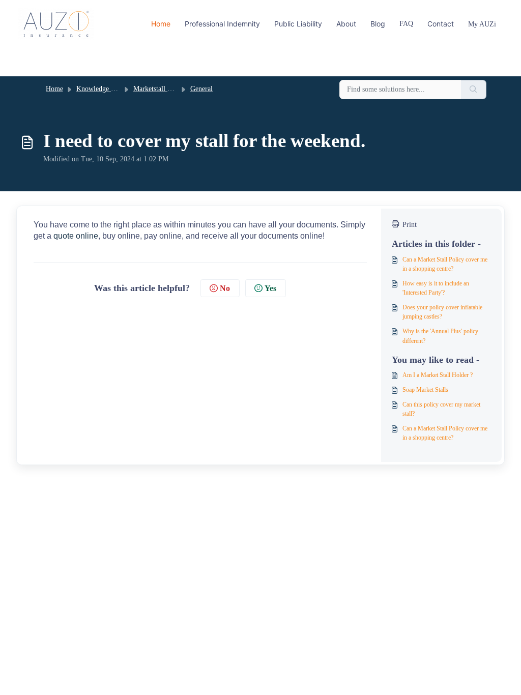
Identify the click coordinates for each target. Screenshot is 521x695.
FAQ (406, 23)
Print (409, 224)
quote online (75, 235)
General (201, 89)
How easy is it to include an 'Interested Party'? (435, 288)
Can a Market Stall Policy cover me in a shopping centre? (444, 264)
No (225, 288)
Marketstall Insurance (164, 89)
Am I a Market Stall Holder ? (437, 375)
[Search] (473, 90)
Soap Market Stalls (425, 389)
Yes (270, 288)
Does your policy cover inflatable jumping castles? (442, 312)
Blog (377, 23)
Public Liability (298, 23)
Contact (440, 23)
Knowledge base (99, 89)
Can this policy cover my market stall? (441, 409)
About (346, 23)
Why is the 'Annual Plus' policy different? (440, 336)
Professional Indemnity (222, 23)
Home (160, 23)
